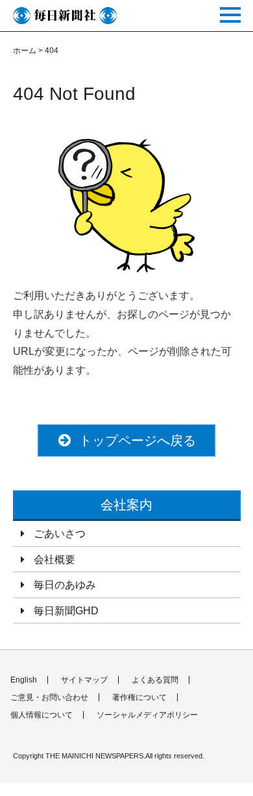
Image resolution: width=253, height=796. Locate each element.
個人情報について (41, 714)
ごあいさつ (60, 533)
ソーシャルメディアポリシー (147, 714)
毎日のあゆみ (65, 584)
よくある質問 (155, 679)
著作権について (139, 697)
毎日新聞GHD (66, 610)
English (23, 679)
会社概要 (54, 559)
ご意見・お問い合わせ (49, 697)
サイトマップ (84, 679)
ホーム (24, 50)
